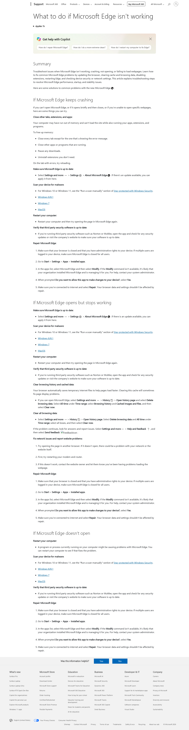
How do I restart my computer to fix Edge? (130, 47)
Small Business (99, 709)
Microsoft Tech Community (134, 695)
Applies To (40, 26)
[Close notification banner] (150, 39)
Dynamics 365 (99, 686)
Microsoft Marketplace (133, 700)
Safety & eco (130, 724)
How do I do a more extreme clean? (89, 47)
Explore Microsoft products (19, 705)
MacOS (41, 209)
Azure (127, 676)
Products (74, 4)
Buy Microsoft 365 (136, 4)
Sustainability (158, 709)
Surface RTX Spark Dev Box (19, 690)
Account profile (45, 676)
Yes (101, 661)
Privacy (93, 724)
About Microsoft (158, 681)
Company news (158, 686)
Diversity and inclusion (161, 700)
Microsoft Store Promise (48, 705)
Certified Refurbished (47, 700)
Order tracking (45, 695)
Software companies (132, 705)
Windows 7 (43, 203)
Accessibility (157, 705)
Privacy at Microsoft (160, 690)
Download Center (46, 681)
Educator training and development (75, 701)
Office (63, 4)
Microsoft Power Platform (103, 695)
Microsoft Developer (132, 681)
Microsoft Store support (48, 686)
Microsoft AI (98, 676)
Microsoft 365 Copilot (102, 705)
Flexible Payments (46, 709)
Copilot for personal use (18, 700)
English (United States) (22, 720)
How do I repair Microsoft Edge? (53, 47)
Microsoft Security (100, 681)
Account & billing (102, 4)
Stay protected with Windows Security (133, 190)
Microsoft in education (76, 676)
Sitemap (67, 724)
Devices (86, 4)
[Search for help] (169, 3)
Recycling (142, 724)
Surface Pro (13, 676)
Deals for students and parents (79, 707)
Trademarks (117, 724)
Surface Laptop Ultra (16, 686)
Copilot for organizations (18, 695)
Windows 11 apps (15, 709)
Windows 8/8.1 (45, 196)
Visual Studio (129, 709)
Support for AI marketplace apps (136, 690)
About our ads (154, 724)
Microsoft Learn (130, 686)
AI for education (73, 712)
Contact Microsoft (80, 724)
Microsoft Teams (100, 700)
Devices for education (75, 681)
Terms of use (104, 724)
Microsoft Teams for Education (79, 686)
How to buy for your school (77, 695)
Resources (117, 4)
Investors (156, 695)
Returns (42, 690)
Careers (156, 676)
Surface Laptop (14, 681)
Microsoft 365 (52, 4)
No (120, 661)
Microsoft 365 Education (76, 690)
